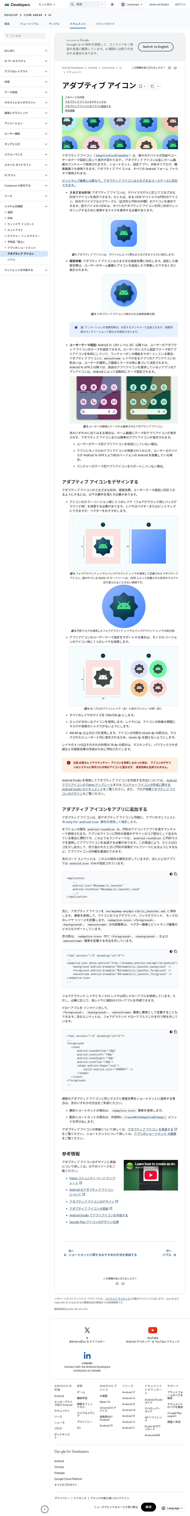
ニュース (59, 1422)
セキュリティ (62, 1410)
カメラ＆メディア (86, 1414)
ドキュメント (78, 24)
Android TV (106, 1425)
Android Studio (159, 4)
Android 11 (128, 1427)
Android (59, 1396)
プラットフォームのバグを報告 (175, 1395)
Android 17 (128, 1392)
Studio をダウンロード (153, 1428)
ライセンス (80, 1498)
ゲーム (81, 1392)
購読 (148, 1507)
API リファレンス (153, 1419)
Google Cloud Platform (68, 1479)
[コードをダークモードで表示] (171, 874)
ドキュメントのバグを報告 (175, 1405)
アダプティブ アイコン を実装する (150, 1129)
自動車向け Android (106, 1418)
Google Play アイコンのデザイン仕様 (94, 1222)
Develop (11, 15)
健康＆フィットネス (85, 1405)
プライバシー (85, 1422)
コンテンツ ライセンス (117, 1298)
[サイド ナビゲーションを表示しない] (44, 1509)
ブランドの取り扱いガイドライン (109, 1498)
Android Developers (72, 67)
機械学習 (82, 1398)
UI (50, 15)
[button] (22, 51)
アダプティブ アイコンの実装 (88, 1209)
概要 (7, 24)
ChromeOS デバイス (108, 1409)
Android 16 (128, 1398)
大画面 (103, 1396)
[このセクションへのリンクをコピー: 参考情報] (83, 1154)
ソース (58, 1416)
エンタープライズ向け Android (63, 1403)
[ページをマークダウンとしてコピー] (152, 86)
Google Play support (174, 1414)
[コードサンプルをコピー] (175, 874)
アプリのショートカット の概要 (155, 1134)
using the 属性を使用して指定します (101, 822)
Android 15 (128, 1404)
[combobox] (87, 4)
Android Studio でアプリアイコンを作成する (98, 1215)
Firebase (59, 1473)
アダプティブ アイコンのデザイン (91, 1202)
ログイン (180, 4)
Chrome (59, 1467)
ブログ (58, 1428)
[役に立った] (169, 68)
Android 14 (128, 1410)
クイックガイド (105, 24)
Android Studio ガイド (154, 1401)
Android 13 (128, 1416)
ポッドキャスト (62, 1436)
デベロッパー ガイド (152, 1410)
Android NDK (152, 1435)
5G (79, 1427)
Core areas (33, 15)
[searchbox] (24, 36)
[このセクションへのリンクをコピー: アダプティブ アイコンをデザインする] (142, 482)
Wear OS (105, 1402)
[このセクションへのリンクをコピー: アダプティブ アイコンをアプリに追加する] (151, 810)
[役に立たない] (175, 68)
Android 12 (128, 1422)
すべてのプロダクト (65, 1485)
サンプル (54, 24)
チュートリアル (29, 24)
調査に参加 (173, 1422)
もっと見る (45, 4)
